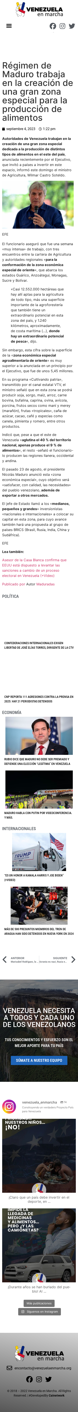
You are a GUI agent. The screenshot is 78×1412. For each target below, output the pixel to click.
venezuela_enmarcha (38, 1123)
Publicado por (14, 584)
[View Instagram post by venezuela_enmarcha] (71, 1187)
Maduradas (45, 584)
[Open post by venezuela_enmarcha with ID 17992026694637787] (39, 1156)
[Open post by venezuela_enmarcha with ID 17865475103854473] (39, 1245)
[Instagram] (62, 26)
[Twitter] (72, 26)
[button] (9, 25)
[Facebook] (53, 26)
